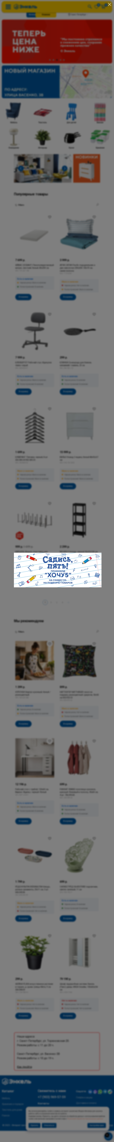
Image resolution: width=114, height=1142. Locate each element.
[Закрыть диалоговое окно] (110, 4)
